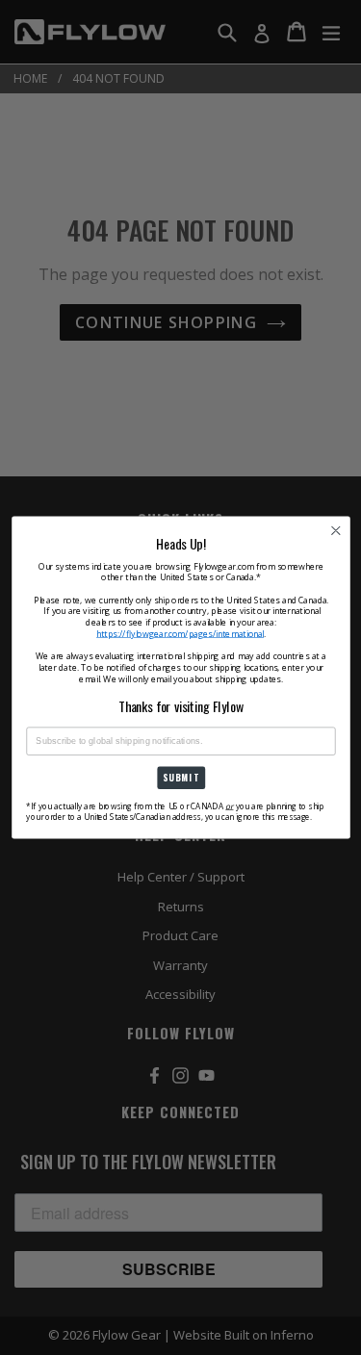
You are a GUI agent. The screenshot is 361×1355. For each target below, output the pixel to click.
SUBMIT (180, 777)
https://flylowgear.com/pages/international (180, 633)
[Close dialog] (335, 531)
